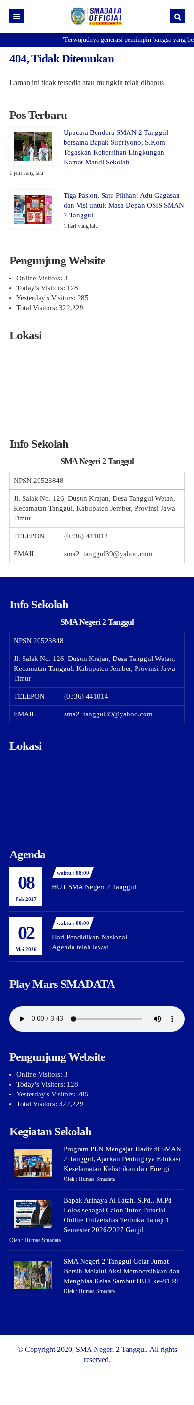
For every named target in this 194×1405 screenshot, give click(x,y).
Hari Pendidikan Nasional (89, 937)
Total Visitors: (37, 307)
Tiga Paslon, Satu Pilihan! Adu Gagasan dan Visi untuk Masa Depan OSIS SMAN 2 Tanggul (124, 205)
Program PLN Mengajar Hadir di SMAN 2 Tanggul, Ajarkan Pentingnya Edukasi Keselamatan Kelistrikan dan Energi (122, 1158)
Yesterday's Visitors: (46, 298)
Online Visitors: (40, 278)
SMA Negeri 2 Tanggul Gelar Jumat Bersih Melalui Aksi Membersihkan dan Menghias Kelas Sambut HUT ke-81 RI (122, 1271)
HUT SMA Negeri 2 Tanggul (94, 887)
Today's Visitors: (41, 288)
